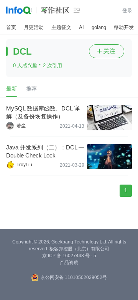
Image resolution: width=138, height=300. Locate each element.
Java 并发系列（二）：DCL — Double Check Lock (45, 151)
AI (81, 27)
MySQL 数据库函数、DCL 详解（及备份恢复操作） (43, 112)
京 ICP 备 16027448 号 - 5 (69, 255)
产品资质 (69, 262)
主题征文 (61, 27)
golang (99, 27)
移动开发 (124, 27)
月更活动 (34, 27)
